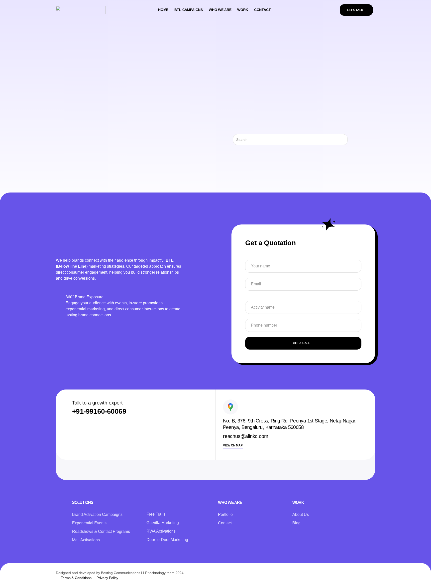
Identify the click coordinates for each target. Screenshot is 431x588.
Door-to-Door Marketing (167, 540)
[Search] (352, 139)
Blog (296, 523)
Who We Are (220, 10)
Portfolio (225, 514)
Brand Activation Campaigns (97, 514)
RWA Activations (161, 531)
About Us (300, 514)
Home (163, 10)
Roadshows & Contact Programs (101, 531)
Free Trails (155, 514)
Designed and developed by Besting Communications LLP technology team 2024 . (121, 573)
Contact (262, 10)
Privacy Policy (107, 578)
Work (242, 10)
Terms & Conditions (76, 578)
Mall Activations (86, 540)
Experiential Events (89, 523)
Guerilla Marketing (162, 523)
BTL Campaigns (188, 10)
